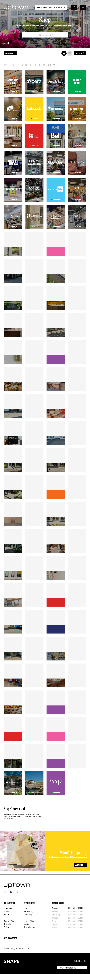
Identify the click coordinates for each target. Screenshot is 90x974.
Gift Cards (7, 914)
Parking (6, 927)
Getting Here (8, 924)
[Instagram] (5, 892)
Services (7, 911)
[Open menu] (83, 7)
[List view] (69, 53)
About (26, 908)
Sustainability (28, 911)
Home (4, 43)
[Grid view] (64, 53)
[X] (17, 892)
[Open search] (74, 7)
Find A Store (8, 908)
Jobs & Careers (29, 927)
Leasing (26, 924)
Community (28, 914)
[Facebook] (11, 892)
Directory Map (9, 921)
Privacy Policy (29, 921)
